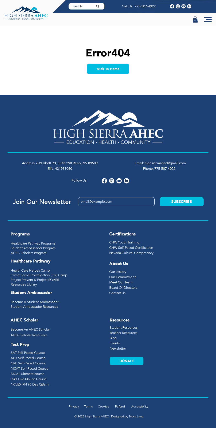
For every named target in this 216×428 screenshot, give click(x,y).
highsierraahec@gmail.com (165, 163)
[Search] (97, 6)
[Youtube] (183, 6)
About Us (118, 264)
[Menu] (208, 19)
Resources (120, 320)
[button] (195, 19)
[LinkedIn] (189, 6)
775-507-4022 (146, 6)
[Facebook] (172, 6)
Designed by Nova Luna (127, 416)
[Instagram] (178, 6)
